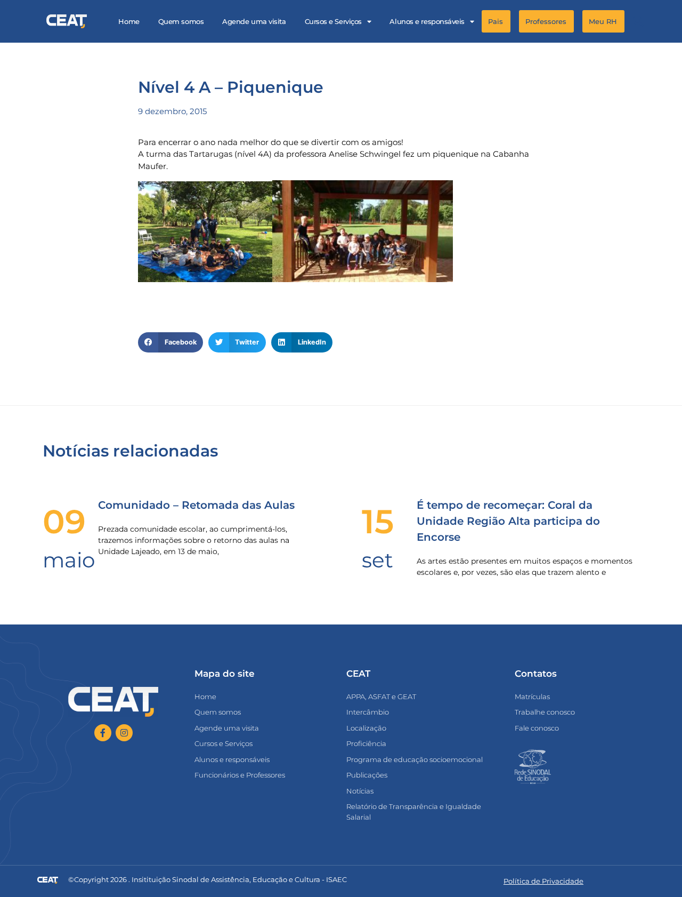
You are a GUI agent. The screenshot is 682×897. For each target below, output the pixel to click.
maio (69, 560)
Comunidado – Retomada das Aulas (196, 505)
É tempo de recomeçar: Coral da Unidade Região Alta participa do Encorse (508, 521)
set (377, 560)
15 (378, 521)
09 (64, 521)
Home (128, 21)
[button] (638, 21)
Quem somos (181, 21)
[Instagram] (124, 732)
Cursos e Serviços (333, 21)
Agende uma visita (254, 21)
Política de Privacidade (543, 881)
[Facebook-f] (102, 732)
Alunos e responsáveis (427, 21)
